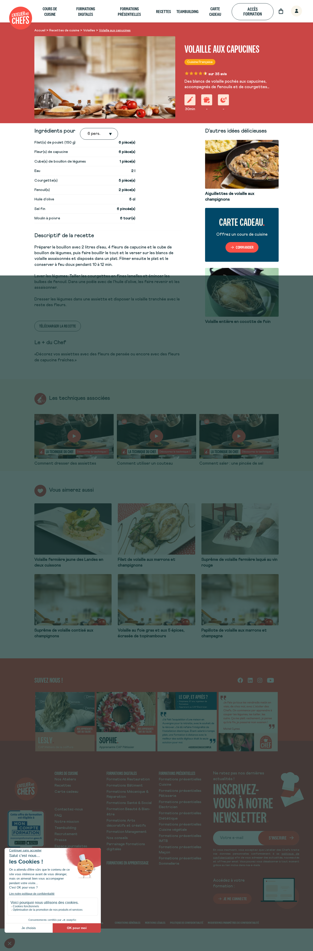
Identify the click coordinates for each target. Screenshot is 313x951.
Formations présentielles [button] (129, 11)
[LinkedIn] (250, 680)
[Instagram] (259, 680)
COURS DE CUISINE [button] (50, 11)
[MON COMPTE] (291, 11)
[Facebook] (240, 680)
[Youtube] (270, 680)
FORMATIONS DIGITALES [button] (85, 11)
